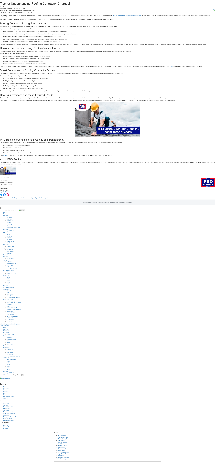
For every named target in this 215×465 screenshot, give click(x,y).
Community (6, 248)
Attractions (9, 284)
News (4, 232)
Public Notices (10, 296)
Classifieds (6, 289)
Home (5, 212)
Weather (5, 214)
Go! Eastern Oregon (8, 270)
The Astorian (61, 444)
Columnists (10, 265)
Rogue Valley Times (63, 454)
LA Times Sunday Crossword (14, 318)
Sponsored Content (8, 287)
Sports (5, 390)
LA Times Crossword (12, 316)
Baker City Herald (62, 442)
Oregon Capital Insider (64, 452)
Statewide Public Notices (13, 297)
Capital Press (61, 450)
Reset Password (7, 418)
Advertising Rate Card (9, 413)
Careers (9, 222)
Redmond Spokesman (63, 457)
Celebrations (10, 249)
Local (8, 234)
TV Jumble (9, 321)
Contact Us (10, 221)
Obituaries (6, 244)
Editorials (9, 262)
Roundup (9, 253)
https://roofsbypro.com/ (6, 192)
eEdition (5, 229)
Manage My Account (8, 420)
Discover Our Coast (63, 449)
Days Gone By (10, 251)
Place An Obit (10, 246)
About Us (9, 219)
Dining (8, 282)
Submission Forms (8, 407)
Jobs (8, 292)
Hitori (8, 306)
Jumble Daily (10, 311)
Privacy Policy (64, 462)
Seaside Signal (61, 447)
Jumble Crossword (12, 308)
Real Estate (10, 294)
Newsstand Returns (8, 412)
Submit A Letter (11, 344)
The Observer (61, 440)
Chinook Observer (62, 445)
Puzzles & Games (8, 299)
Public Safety (10, 258)
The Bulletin (61, 455)
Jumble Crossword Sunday (14, 309)
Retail (8, 280)
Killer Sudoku (10, 314)
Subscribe (9, 217)
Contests (5, 285)
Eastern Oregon (11, 241)
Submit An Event (11, 273)
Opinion (5, 260)
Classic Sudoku (11, 301)
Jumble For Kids (11, 313)
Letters (8, 267)
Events (8, 272)
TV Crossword (10, 319)
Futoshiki (9, 304)
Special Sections (11, 231)
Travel (8, 277)
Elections (9, 243)
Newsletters (10, 226)
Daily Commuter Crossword (14, 302)
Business (9, 238)
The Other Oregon (62, 459)
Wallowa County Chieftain (64, 439)
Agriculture (9, 239)
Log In (1, 325)
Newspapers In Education (13, 227)
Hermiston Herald (62, 435)
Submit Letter (13, 268)
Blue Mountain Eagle (63, 437)
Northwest (9, 236)
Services (5, 215)
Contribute (9, 224)
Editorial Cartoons (11, 263)
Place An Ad (10, 291)
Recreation (6, 255)
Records (5, 256)
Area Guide (6, 275)
